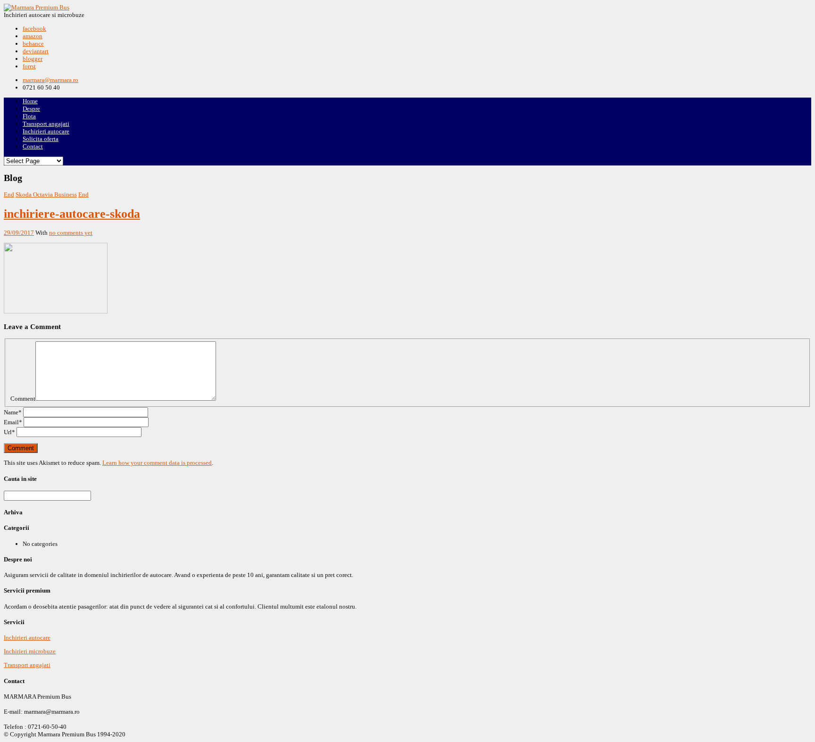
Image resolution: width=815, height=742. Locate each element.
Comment (22, 398)
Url (9, 432)
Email (13, 422)
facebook (34, 28)
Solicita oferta (40, 138)
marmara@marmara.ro (50, 79)
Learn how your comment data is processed (157, 462)
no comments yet (70, 232)
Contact (33, 146)
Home (30, 101)
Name (13, 412)
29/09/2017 (19, 232)
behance (33, 43)
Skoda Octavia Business (46, 194)
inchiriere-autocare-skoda (72, 214)
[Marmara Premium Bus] (36, 7)
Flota (29, 116)
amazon (32, 36)
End (9, 194)
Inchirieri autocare (46, 131)
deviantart (36, 51)
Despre (31, 108)
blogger (32, 58)
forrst (29, 66)
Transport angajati (46, 123)
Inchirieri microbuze (30, 651)
